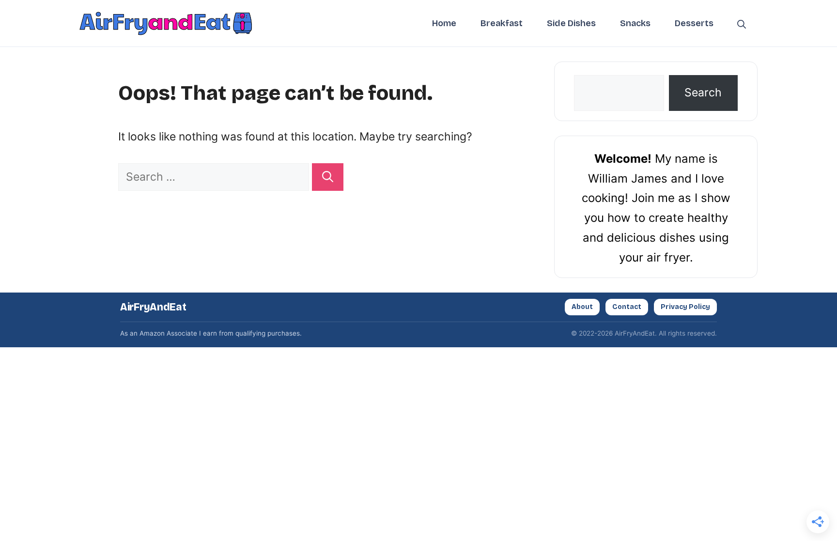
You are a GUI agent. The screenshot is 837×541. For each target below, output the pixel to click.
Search (703, 92)
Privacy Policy (685, 307)
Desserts (694, 23)
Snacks (635, 23)
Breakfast (501, 23)
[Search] (327, 177)
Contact (626, 307)
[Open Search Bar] (742, 23)
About (582, 307)
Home (444, 23)
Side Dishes (571, 23)
